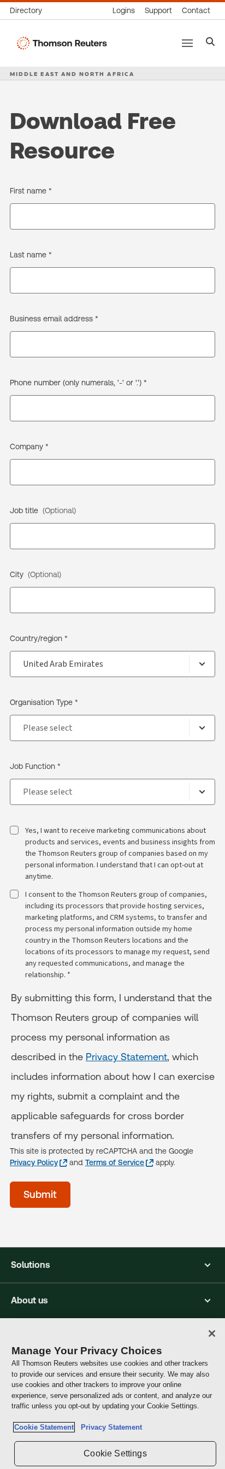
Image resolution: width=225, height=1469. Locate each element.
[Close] (212, 1333)
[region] (112, 1393)
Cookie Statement (44, 1427)
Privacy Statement (126, 1056)
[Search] (210, 43)
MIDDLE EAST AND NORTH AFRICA (72, 74)
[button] (112, 1265)
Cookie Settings (115, 1453)
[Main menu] (187, 43)
